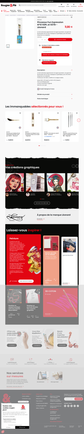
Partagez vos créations (42, 203)
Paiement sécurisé (71, 427)
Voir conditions (49, 1)
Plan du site (80, 427)
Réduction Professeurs (56, 403)
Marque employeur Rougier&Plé (55, 418)
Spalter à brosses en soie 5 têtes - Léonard (51, 134)
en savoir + (40, 219)
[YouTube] (68, 406)
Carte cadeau (25, 396)
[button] (74, 5)
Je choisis (12, 345)
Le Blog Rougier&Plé (41, 406)
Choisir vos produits (15, 139)
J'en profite (37, 345)
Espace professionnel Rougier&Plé (55, 406)
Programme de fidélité (42, 403)
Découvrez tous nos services (14, 386)
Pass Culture (39, 401)
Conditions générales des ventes (50, 427)
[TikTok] (78, 406)
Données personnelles (62, 427)
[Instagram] (75, 406)
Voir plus (39, 36)
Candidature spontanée (53, 412)
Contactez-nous (26, 398)
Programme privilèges (42, 396)
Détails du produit (43, 94)
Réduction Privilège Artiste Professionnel (55, 400)
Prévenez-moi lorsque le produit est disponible (55, 54)
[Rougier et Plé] (6, 399)
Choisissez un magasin (49, 62)
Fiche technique (42, 99)
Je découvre (62, 345)
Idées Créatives (40, 408)
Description (41, 70)
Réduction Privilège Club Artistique (55, 397)
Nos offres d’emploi (56, 421)
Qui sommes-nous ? (55, 415)
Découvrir (65, 283)
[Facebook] (65, 406)
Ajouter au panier (61, 39)
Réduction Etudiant (41, 398)
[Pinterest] (71, 406)
